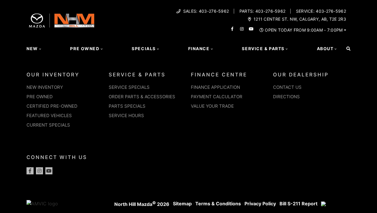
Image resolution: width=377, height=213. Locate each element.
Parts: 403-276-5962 (262, 11)
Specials (144, 48)
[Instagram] (39, 170)
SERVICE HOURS (126, 115)
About (325, 48)
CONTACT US (287, 87)
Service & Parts (263, 48)
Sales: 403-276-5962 (206, 11)
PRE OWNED (40, 96)
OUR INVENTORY (53, 75)
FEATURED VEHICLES (49, 115)
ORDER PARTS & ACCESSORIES (142, 96)
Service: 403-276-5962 (321, 11)
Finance (199, 48)
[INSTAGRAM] (241, 28)
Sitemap (182, 204)
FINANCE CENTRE (219, 75)
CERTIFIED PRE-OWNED (52, 106)
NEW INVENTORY (45, 87)
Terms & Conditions (218, 204)
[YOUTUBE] (251, 28)
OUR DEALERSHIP (301, 75)
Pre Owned (84, 48)
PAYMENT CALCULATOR (216, 96)
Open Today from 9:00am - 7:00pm (304, 30)
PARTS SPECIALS (127, 106)
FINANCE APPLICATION (215, 87)
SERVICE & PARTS (137, 75)
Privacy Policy (260, 204)
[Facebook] (30, 170)
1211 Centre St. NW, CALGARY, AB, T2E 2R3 (300, 19)
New (32, 48)
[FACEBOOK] (232, 28)
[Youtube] (48, 170)
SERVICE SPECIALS (129, 87)
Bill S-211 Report (299, 204)
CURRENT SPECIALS (48, 125)
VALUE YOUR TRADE (212, 106)
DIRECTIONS (286, 96)
